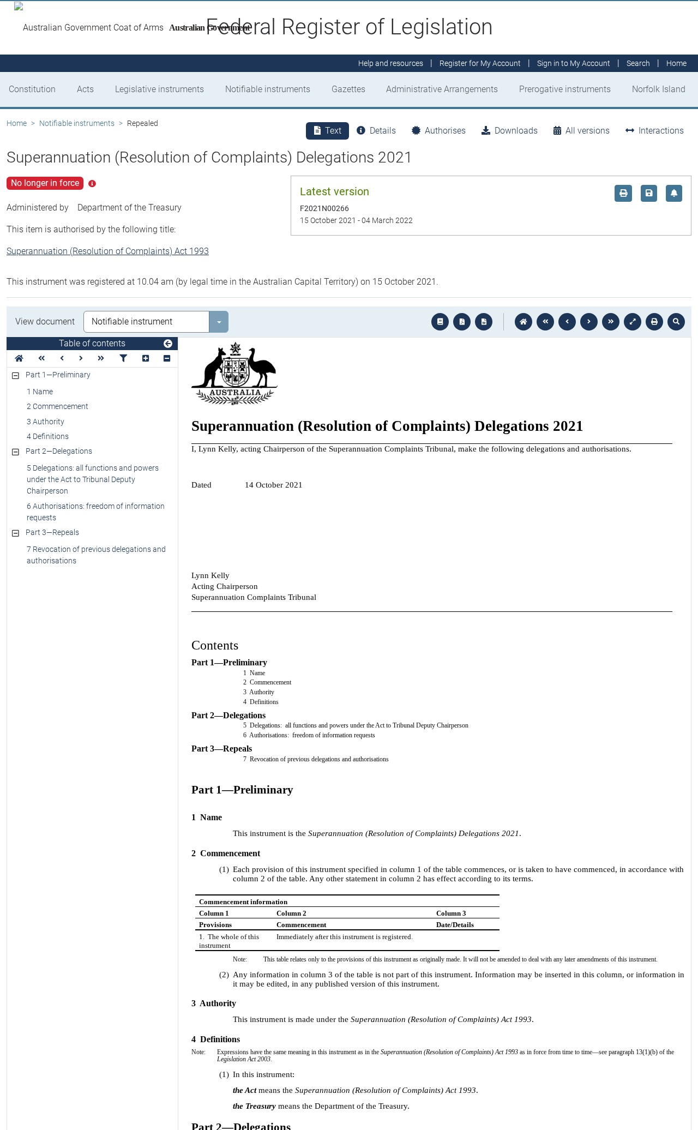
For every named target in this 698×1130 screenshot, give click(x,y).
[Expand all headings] (145, 358)
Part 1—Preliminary (58, 374)
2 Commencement (57, 406)
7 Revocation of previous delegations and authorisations (96, 555)
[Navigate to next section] (589, 321)
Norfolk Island (658, 89)
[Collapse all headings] (167, 358)
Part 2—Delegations (59, 451)
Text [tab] (333, 130)
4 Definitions (48, 436)
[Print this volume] (654, 321)
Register (480, 63)
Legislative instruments (159, 89)
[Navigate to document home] (523, 321)
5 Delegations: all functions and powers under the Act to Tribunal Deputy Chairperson (93, 479)
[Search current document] (676, 321)
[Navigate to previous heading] (62, 358)
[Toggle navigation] (168, 344)
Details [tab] (383, 130)
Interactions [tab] (661, 130)
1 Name (40, 391)
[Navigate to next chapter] (610, 321)
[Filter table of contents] (123, 358)
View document (45, 321)
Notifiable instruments (267, 89)
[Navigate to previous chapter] (545, 321)
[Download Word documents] (483, 321)
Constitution (32, 89)
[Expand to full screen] (632, 321)
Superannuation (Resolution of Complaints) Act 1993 (108, 251)
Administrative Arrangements (442, 89)
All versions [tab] (587, 130)
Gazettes (348, 89)
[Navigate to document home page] (19, 358)
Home (17, 123)
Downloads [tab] (516, 130)
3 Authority (45, 421)
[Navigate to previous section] (567, 321)
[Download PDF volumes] (462, 321)
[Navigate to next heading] (81, 358)
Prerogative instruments (565, 89)
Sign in (573, 63)
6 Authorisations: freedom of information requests (96, 512)
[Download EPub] (440, 321)
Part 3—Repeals (52, 532)
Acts (85, 89)
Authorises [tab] (445, 130)
